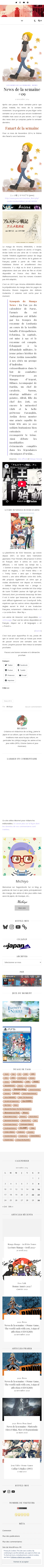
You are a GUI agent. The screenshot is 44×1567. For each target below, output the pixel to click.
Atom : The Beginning (25, 1097)
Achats (32, 1078)
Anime (16, 1093)
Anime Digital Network (29, 1093)
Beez (15, 1105)
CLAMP (23, 1128)
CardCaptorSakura (10, 1128)
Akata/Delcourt (9, 1085)
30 (39, 1200)
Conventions (35, 1136)
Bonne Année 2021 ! (21, 1286)
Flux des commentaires (12, 1541)
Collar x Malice (9, 1132)
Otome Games (27, 1465)
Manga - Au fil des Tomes (25, 1244)
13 (19, 1074)
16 (39, 1189)
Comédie (30, 1132)
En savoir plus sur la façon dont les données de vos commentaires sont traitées (20, 826)
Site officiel (22, 459)
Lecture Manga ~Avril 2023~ (22, 1247)
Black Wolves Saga (10, 1116)
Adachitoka (17, 1082)
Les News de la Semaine (18, 85)
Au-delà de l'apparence (11, 1101)
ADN (27, 1082)
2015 (13, 1078)
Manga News (35, 459)
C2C (35, 1120)
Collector (21, 1132)
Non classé (27, 1423)
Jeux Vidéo (15, 1465)
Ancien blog (20, 1089)
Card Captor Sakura (10, 1124)
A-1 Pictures (22, 1078)
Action (7, 1082)
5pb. (13, 1074)
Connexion (6, 1530)
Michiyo (9, 706)
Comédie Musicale (10, 1136)
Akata (35, 1082)
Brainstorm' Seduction (11, 1120)
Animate (7, 1093)
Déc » (10, 1206)
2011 (6, 1078)
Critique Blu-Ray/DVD (23, 1140)
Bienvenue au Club (12, 1113)
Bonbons (23, 1116)
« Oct (4, 1206)
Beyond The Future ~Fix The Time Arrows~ (17, 1109)
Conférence (23, 1136)
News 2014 (8, 701)
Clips (32, 1128)
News (35, 85)
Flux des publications (11, 1536)
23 (39, 1195)
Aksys (20, 1085)
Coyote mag (9, 1140)
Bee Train (7, 1105)
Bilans (25, 1113)
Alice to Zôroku (30, 1085)
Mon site (22, 908)
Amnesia (7, 1089)
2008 (25, 1074)
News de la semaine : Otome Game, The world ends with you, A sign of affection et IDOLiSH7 (22, 1328)
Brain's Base (33, 1116)
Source (38, 631)
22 (33, 1195)
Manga (11, 1244)
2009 (32, 1074)
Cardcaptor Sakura (27, 1124)
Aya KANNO (26, 1101)
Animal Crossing (35, 1089)
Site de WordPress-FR (11, 1547)
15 (33, 1189)
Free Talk (22, 1283)
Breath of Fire (26, 1120)
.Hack (6, 1074)
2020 (19, 1322)
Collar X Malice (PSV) (22, 1468)
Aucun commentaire (33, 706)
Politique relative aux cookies (21, 1557)
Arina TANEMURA (10, 1097)
